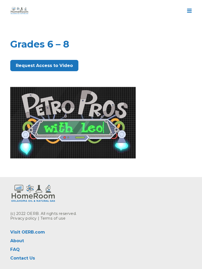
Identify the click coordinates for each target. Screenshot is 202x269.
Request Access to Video (44, 65)
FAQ (15, 249)
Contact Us (22, 258)
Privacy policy (23, 218)
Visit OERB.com (27, 232)
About (17, 240)
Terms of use (53, 218)
